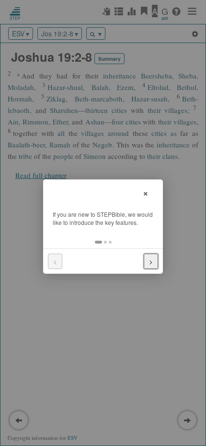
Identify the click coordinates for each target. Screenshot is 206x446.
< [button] (55, 261)
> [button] (151, 261)
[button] (98, 242)
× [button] (146, 192)
